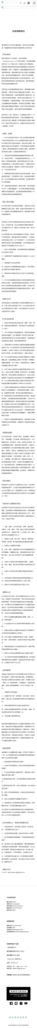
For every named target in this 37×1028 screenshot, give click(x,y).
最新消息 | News (11, 910)
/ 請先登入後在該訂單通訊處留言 (18, 975)
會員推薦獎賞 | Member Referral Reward (18, 931)
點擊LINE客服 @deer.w (19, 968)
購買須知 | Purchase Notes (14, 925)
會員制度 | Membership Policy (15, 929)
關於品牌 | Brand (11, 902)
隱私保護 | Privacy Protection (15, 906)
